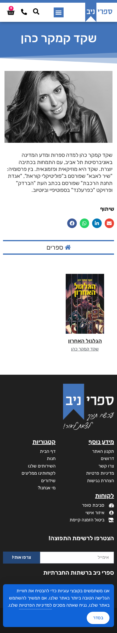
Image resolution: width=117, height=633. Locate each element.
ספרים (55, 247)
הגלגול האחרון (85, 341)
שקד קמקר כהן (85, 349)
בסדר (98, 617)
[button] (59, 12)
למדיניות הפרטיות (35, 605)
